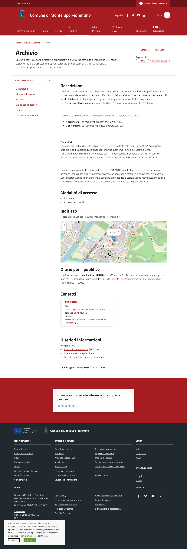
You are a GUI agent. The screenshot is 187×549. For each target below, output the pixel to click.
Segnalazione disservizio (66, 504)
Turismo (98, 471)
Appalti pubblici (61, 462)
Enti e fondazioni (21, 475)
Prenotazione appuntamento (68, 500)
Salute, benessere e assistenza (109, 462)
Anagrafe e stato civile (65, 457)
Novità (45, 31)
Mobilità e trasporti (103, 457)
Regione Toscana (23, 3)
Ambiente (59, 453)
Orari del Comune (62, 513)
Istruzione (141, 31)
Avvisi (138, 457)
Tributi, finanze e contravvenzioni (110, 466)
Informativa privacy (104, 500)
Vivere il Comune (72, 29)
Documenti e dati (22, 462)
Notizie (139, 449)
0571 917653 (80, 312)
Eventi (139, 480)
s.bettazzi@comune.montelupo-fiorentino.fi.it (86, 309)
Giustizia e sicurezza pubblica (108, 449)
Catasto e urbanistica (64, 471)
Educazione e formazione (66, 479)
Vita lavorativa (101, 475)
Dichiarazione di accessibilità (108, 508)
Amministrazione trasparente (108, 495)
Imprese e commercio (104, 453)
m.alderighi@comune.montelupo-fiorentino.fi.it (136, 279)
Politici (17, 466)
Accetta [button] (30, 540)
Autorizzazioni (61, 466)
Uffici (16, 457)
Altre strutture (20, 479)
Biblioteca (71, 301)
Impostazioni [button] (13, 540)
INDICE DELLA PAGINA (24, 80)
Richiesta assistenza (64, 508)
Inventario (69, 353)
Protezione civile (118, 29)
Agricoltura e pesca (63, 449)
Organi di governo (22, 449)
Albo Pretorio (96, 29)
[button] (114, 239)
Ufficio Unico (19, 511)
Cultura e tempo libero (65, 475)
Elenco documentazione (76, 349)
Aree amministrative (23, 453)
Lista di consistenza (74, 357)
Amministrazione (26, 31)
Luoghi (139, 476)
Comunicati (141, 453)
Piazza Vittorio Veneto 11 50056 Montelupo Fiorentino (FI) (85, 321)
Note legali (100, 504)
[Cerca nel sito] (167, 15)
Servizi (58, 31)
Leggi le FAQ (60, 495)
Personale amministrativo (25, 471)
